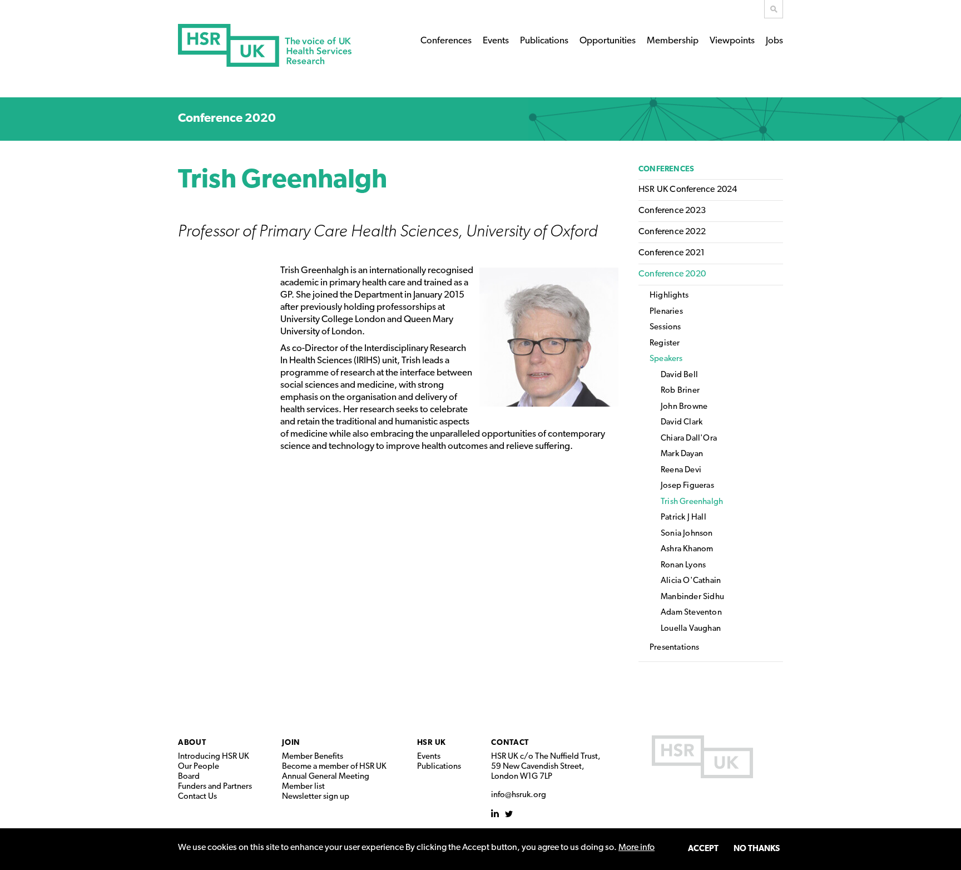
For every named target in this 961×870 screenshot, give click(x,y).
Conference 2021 (671, 253)
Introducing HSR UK (213, 757)
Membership (673, 41)
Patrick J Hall (683, 517)
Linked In (495, 813)
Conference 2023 (672, 210)
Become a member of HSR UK (334, 767)
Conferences (446, 41)
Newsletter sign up (315, 797)
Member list (303, 787)
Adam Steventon (691, 613)
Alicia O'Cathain (691, 581)
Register (665, 343)
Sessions (665, 327)
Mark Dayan (682, 454)
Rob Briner (680, 391)
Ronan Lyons (683, 565)
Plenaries (666, 312)
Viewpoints (732, 41)
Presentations (675, 648)
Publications (544, 41)
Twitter (509, 813)
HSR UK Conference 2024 (687, 189)
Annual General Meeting (325, 777)
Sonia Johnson (687, 534)
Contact (510, 743)
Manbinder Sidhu (692, 597)
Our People (198, 767)
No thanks (757, 849)
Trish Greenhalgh (692, 502)
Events (496, 41)
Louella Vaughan (691, 629)
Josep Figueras (687, 486)
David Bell (679, 375)
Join (291, 743)
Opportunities (607, 41)
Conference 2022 (672, 232)
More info (636, 847)
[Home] (264, 45)
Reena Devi (681, 470)
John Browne (684, 407)
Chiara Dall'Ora (689, 438)
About (192, 743)
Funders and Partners (215, 787)
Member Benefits (312, 757)
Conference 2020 (227, 118)
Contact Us (197, 797)
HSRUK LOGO (702, 756)
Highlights (669, 295)
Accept (703, 849)
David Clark (681, 422)
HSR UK (431, 743)
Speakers (666, 359)
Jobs (774, 41)
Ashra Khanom (687, 549)
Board (189, 777)
